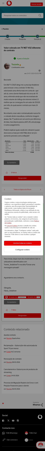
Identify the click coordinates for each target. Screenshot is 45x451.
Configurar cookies (22, 250)
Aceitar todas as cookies (22, 243)
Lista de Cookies (12, 226)
